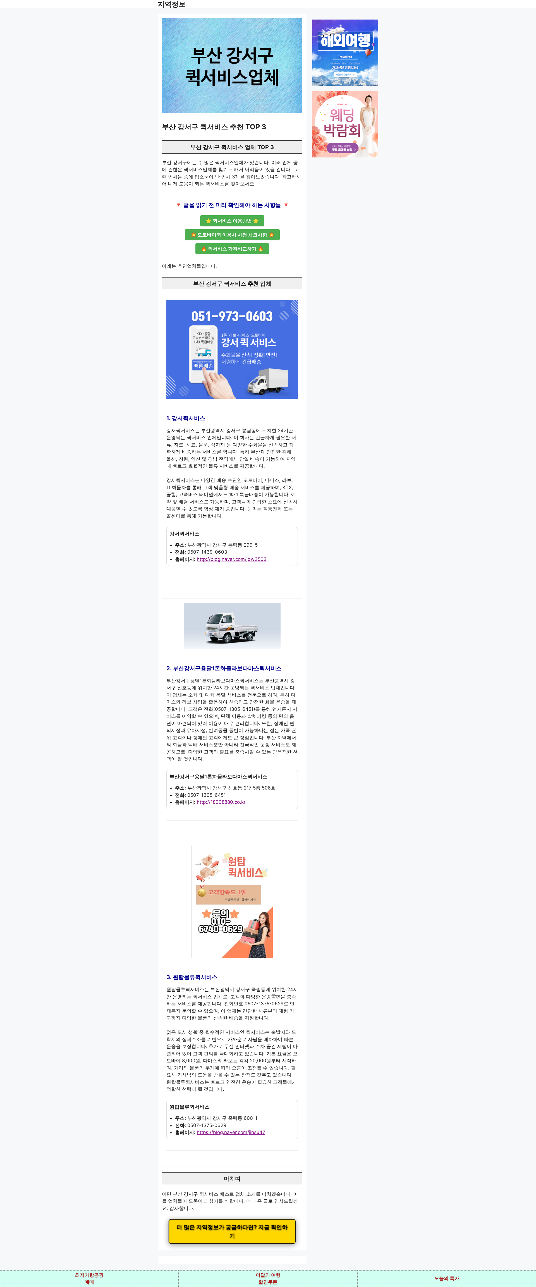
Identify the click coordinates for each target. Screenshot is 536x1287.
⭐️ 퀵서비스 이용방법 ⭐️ (232, 221)
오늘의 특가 (446, 1278)
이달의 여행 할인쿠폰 (268, 1278)
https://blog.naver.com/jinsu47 (231, 1132)
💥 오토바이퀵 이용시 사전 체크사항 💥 (232, 235)
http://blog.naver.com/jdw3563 (232, 559)
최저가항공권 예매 (89, 1278)
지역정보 (172, 4)
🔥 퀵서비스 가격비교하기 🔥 (232, 249)
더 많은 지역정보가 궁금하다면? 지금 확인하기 (232, 1231)
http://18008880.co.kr (221, 802)
